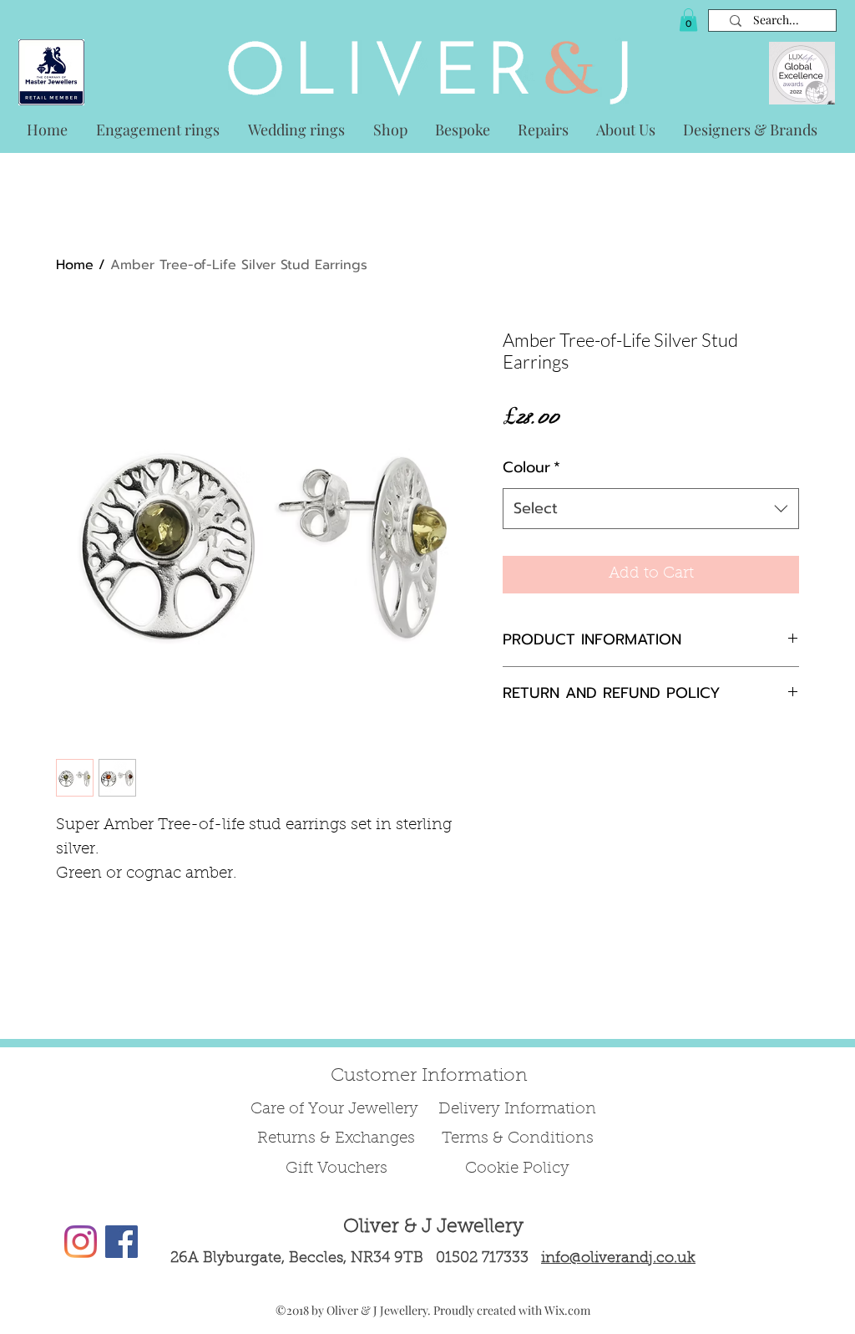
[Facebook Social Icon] (121, 1241)
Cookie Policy (517, 1169)
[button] (688, 19)
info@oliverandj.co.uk (618, 1258)
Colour (531, 467)
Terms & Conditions (518, 1139)
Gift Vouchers (336, 1169)
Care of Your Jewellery (336, 1110)
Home (75, 265)
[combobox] (651, 509)
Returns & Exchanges (336, 1139)
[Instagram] (80, 1241)
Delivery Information (517, 1110)
